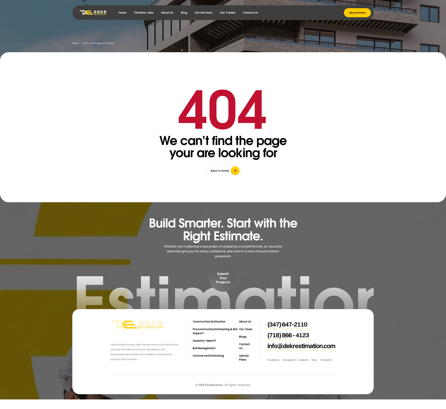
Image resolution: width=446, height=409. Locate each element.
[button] (223, 278)
